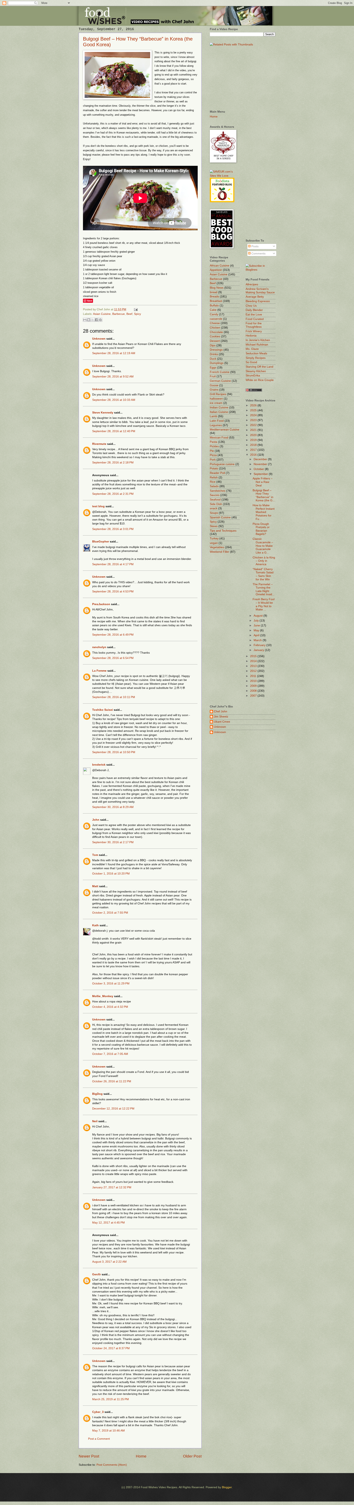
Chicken (215, 327)
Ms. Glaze (252, 348)
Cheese (215, 323)
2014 (254, 661)
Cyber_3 (98, 1411)
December (261, 459)
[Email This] (85, 320)
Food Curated (255, 319)
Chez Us (251, 305)
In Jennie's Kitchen (258, 340)
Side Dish (216, 504)
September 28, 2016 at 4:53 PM (113, 591)
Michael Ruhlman (257, 344)
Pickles (214, 446)
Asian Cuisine (102, 313)
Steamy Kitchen (256, 371)
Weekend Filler (219, 551)
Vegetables (217, 547)
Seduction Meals (256, 353)
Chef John (220, 711)
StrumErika (253, 375)
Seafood (215, 499)
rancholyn (99, 647)
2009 (254, 685)
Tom (95, 854)
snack (213, 508)
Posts (255, 246)
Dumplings (217, 363)
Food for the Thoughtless (254, 325)
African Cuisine (219, 265)
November (261, 464)
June (257, 625)
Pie (212, 450)
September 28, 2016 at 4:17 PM (113, 564)
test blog (98, 506)
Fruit (213, 376)
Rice (213, 481)
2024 (254, 415)
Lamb (213, 416)
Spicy (137, 313)
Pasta (213, 441)
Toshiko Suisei (102, 709)
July (257, 620)
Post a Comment (99, 1438)
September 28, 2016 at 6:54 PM (113, 658)
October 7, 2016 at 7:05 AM (110, 1053)
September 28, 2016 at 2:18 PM (113, 462)
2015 (254, 656)
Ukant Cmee (222, 721)
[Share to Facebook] (96, 320)
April (257, 635)
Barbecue (118, 313)
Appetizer (216, 269)
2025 (254, 410)
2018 (254, 444)
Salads (214, 486)
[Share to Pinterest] (100, 320)
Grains (214, 389)
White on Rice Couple (260, 380)
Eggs (213, 367)
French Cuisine (219, 372)
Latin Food (217, 420)
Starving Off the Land (259, 366)
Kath (95, 925)
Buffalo (214, 305)
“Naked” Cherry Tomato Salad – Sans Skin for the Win (263, 574)
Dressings (216, 349)
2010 (254, 680)
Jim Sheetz (221, 716)
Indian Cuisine (219, 407)
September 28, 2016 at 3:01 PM (113, 529)
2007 (254, 695)
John (95, 819)
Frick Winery (254, 331)
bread (213, 292)
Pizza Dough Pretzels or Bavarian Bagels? (261, 529)
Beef (129, 313)
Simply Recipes (256, 357)
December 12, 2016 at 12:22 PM (113, 1108)
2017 (254, 449)
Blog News (217, 287)
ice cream (216, 402)
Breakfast (216, 301)
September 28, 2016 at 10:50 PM (113, 752)
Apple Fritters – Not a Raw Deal (262, 482)
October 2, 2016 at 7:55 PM (110, 912)
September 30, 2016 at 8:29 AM (113, 807)
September (261, 474)
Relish (214, 477)
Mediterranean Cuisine (224, 429)
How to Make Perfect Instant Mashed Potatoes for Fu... (264, 512)
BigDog (97, 1093)
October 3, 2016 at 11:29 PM (110, 983)
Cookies (215, 336)
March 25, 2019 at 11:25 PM (110, 1399)
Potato (214, 468)
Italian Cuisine (219, 412)
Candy (214, 314)
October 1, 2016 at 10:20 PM (111, 873)
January (259, 650)
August (258, 615)
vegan (214, 543)
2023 (254, 420)
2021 (254, 430)
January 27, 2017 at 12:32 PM (111, 1187)
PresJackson (101, 604)
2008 (254, 690)
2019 (254, 440)
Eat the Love (254, 314)
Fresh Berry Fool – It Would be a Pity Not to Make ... (264, 604)
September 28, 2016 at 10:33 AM (113, 399)
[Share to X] (93, 320)
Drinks (214, 354)
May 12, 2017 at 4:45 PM (108, 1222)
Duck (213, 358)
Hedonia (251, 335)
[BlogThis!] (89, 320)
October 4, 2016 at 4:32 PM (110, 1006)
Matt (95, 886)
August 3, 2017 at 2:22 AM (109, 1261)
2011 (253, 676)
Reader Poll (217, 473)
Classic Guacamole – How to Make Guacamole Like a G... (263, 545)
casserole (216, 318)
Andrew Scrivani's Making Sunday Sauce (260, 290)
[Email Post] (135, 309)
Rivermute (99, 443)
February (260, 645)
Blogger (227, 1487)
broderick (99, 764)
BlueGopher (100, 541)
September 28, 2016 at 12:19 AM (113, 353)
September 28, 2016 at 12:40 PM (113, 431)
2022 (254, 425)
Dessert (215, 340)
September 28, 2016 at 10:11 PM (113, 697)
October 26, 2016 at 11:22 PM (111, 1081)
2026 (254, 405)
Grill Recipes (218, 394)
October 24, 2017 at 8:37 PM (111, 1348)
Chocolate (216, 332)
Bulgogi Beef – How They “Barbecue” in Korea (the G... (264, 495)
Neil (95, 1121)
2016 (254, 454)
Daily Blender (254, 310)
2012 (254, 670)
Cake (213, 309)
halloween (216, 398)
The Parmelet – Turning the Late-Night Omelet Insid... (264, 589)
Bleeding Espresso (258, 301)
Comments (258, 253)
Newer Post (89, 1456)
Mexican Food (219, 437)
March (258, 640)
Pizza (213, 455)
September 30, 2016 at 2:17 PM (113, 842)
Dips (213, 345)
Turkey (214, 538)
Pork (213, 459)
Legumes (216, 425)
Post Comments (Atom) (111, 1464)
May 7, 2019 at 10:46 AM (108, 1430)
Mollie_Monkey (102, 996)
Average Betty (255, 296)
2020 (254, 435)
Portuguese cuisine (222, 464)
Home (141, 1456)
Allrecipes (252, 284)
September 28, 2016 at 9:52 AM (113, 376)
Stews (214, 526)
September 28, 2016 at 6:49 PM (113, 634)
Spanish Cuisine (220, 517)
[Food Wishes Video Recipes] (260, 269)
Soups (214, 512)
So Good (251, 362)
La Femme (99, 670)
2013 (254, 666)
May (257, 630)
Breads (214, 296)
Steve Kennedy (102, 412)
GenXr (96, 1274)
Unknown (99, 338)
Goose (214, 385)
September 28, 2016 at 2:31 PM (113, 493)
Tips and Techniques (223, 530)
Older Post (192, 1456)
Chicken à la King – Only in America (264, 561)
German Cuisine (220, 380)
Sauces (214, 495)
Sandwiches (217, 490)
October (259, 469)
